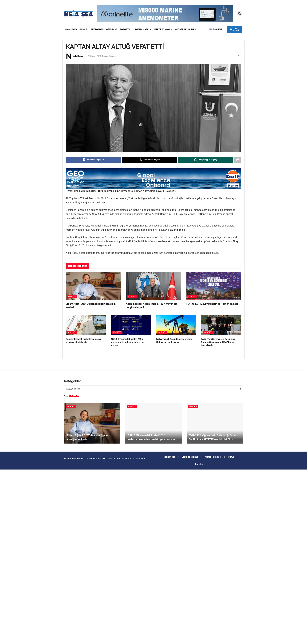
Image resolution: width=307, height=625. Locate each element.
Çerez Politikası (213, 457)
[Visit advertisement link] (153, 178)
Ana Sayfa (71, 29)
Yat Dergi (180, 29)
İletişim (199, 464)
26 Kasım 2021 (94, 56)
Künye (231, 457)
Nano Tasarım (113, 458)
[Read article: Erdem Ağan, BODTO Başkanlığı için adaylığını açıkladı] (93, 286)
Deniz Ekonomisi (163, 29)
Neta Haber (78, 56)
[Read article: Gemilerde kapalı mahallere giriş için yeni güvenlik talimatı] (86, 325)
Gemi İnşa (111, 29)
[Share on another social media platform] (237, 160)
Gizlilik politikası (190, 457)
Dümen (192, 29)
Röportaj (125, 29)
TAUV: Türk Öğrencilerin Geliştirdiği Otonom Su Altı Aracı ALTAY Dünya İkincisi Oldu (218, 342)
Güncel (83, 29)
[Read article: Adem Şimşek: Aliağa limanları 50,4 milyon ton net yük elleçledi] (153, 286)
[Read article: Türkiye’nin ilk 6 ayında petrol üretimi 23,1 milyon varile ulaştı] (176, 325)
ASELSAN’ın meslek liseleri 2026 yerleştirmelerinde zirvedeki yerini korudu (127, 342)
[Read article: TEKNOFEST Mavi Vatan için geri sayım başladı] (213, 286)
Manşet (112, 56)
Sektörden (97, 29)
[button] (239, 13)
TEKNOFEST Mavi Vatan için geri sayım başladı (212, 303)
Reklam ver (169, 457)
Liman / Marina (142, 29)
